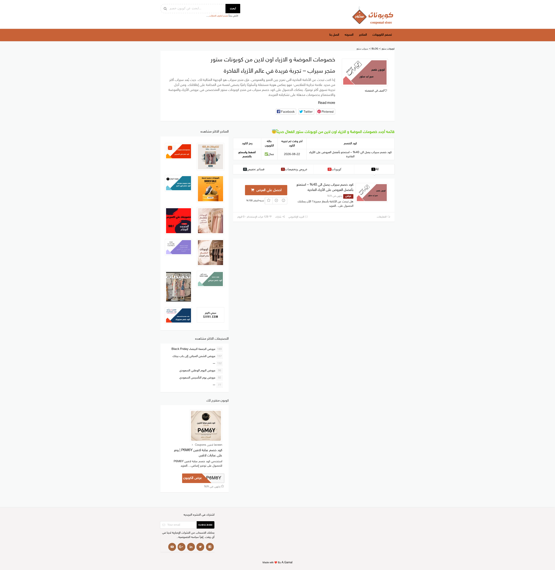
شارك (278, 216)
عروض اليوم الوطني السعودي (200, 370)
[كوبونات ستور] (373, 15)
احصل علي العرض (268, 190)
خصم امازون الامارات (218, 16)
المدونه (349, 35)
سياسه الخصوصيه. (188, 537)
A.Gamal (287, 562)
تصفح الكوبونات (382, 35)
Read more (326, 103)
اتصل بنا (334, 35)
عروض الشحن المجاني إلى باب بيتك (197, 356)
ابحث (233, 8)
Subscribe (205, 525)
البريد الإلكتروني (296, 216)
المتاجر (363, 35)
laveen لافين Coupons (208, 445)
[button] (286, 112)
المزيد (332, 206)
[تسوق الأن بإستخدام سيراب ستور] (365, 72)
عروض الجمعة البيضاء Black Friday (196, 349)
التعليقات (382, 216)
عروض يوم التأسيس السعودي (200, 378)
